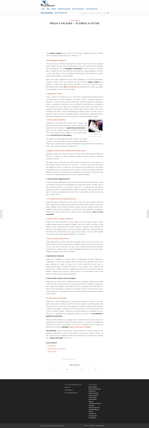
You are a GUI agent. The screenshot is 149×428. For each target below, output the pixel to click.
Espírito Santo (92, 397)
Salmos (91, 411)
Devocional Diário (94, 393)
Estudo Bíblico (74, 20)
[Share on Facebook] (53, 369)
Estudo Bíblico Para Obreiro (56, 349)
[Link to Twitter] (107, 425)
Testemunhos (92, 413)
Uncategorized (93, 415)
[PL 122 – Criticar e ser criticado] (1, 214)
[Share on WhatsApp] (82, 369)
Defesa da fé (92, 391)
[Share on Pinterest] (96, 369)
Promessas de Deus (94, 407)
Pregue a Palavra (94, 333)
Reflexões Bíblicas (94, 409)
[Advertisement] (74, 40)
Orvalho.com (67, 387)
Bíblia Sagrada (93, 387)
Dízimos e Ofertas (93, 395)
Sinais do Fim (52, 351)
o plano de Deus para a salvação (79, 327)
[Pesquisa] (108, 13)
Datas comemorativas (95, 389)
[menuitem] (43, 9)
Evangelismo (52, 346)
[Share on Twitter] (67, 369)
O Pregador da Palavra (95, 403)
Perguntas (91, 405)
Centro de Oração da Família (70, 392)
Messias (91, 401)
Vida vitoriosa (92, 418)
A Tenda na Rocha (68, 390)
